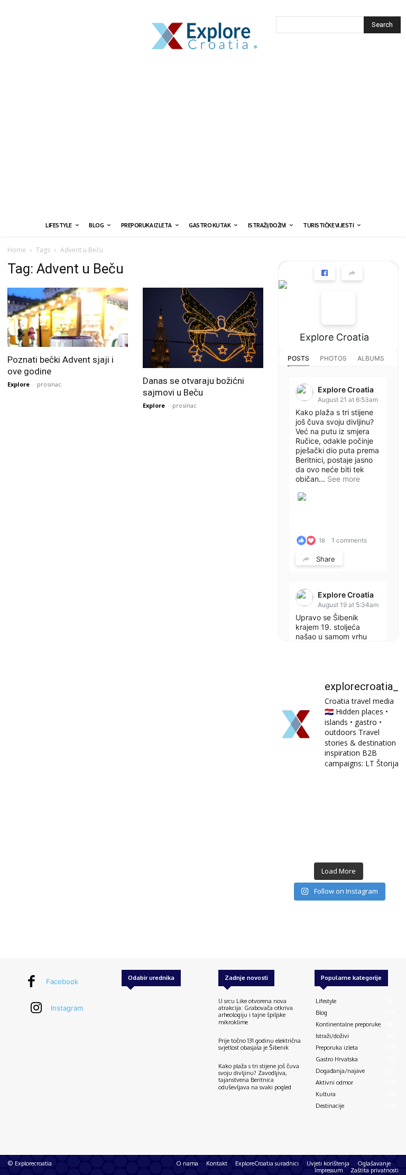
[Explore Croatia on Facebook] (338, 308)
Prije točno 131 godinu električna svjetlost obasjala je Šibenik (259, 1044)
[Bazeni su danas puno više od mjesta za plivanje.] (338, 791)
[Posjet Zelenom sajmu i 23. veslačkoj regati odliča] (338, 843)
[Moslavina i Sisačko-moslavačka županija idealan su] (380, 843)
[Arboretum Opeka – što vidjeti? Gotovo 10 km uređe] (338, 817)
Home (16, 249)
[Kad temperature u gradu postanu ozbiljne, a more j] (296, 843)
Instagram (67, 1008)
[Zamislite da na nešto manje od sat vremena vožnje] (296, 817)
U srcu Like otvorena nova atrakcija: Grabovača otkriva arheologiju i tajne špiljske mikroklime (255, 1011)
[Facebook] (32, 982)
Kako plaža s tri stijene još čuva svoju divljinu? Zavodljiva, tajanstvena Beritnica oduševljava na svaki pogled (258, 1076)
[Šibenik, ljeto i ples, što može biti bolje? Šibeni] (380, 791)
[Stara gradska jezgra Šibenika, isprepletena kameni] (296, 791)
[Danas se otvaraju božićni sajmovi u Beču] (203, 328)
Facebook (62, 981)
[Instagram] (36, 1008)
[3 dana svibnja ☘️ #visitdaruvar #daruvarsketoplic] (380, 817)
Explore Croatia (334, 337)
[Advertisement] (203, 135)
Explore (18, 384)
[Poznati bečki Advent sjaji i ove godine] (67, 317)
